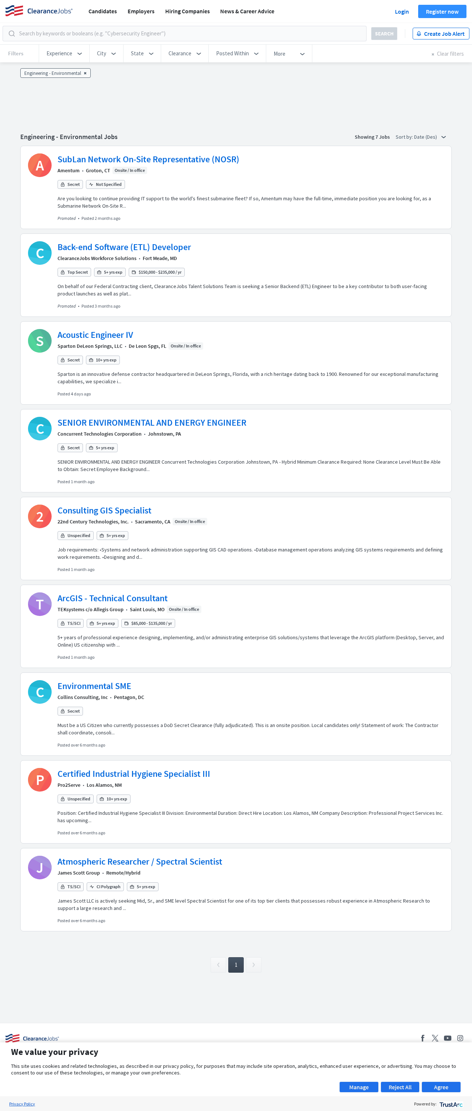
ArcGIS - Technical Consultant (113, 598)
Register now (442, 11)
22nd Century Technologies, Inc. (93, 521)
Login (402, 11)
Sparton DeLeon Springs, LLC (90, 346)
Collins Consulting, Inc (83, 697)
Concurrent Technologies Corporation (100, 433)
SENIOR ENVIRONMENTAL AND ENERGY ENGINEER (152, 422)
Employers (141, 11)
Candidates (102, 11)
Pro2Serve (69, 785)
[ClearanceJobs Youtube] (447, 1038)
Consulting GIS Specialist (105, 510)
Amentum (69, 170)
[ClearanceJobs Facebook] (422, 1038)
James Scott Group (79, 872)
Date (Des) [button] (426, 136)
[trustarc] (450, 1104)
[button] (64, 53)
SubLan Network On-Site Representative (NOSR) (148, 159)
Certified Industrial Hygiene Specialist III (134, 773)
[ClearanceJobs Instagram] (460, 1038)
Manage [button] (359, 1087)
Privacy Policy (22, 1104)
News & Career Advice (247, 11)
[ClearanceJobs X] (435, 1038)
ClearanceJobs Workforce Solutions (97, 258)
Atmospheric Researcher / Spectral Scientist (140, 861)
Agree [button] (441, 1087)
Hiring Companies (187, 11)
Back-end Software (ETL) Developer (124, 247)
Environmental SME (94, 686)
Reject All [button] (400, 1087)
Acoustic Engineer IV (95, 334)
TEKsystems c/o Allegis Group (91, 609)
